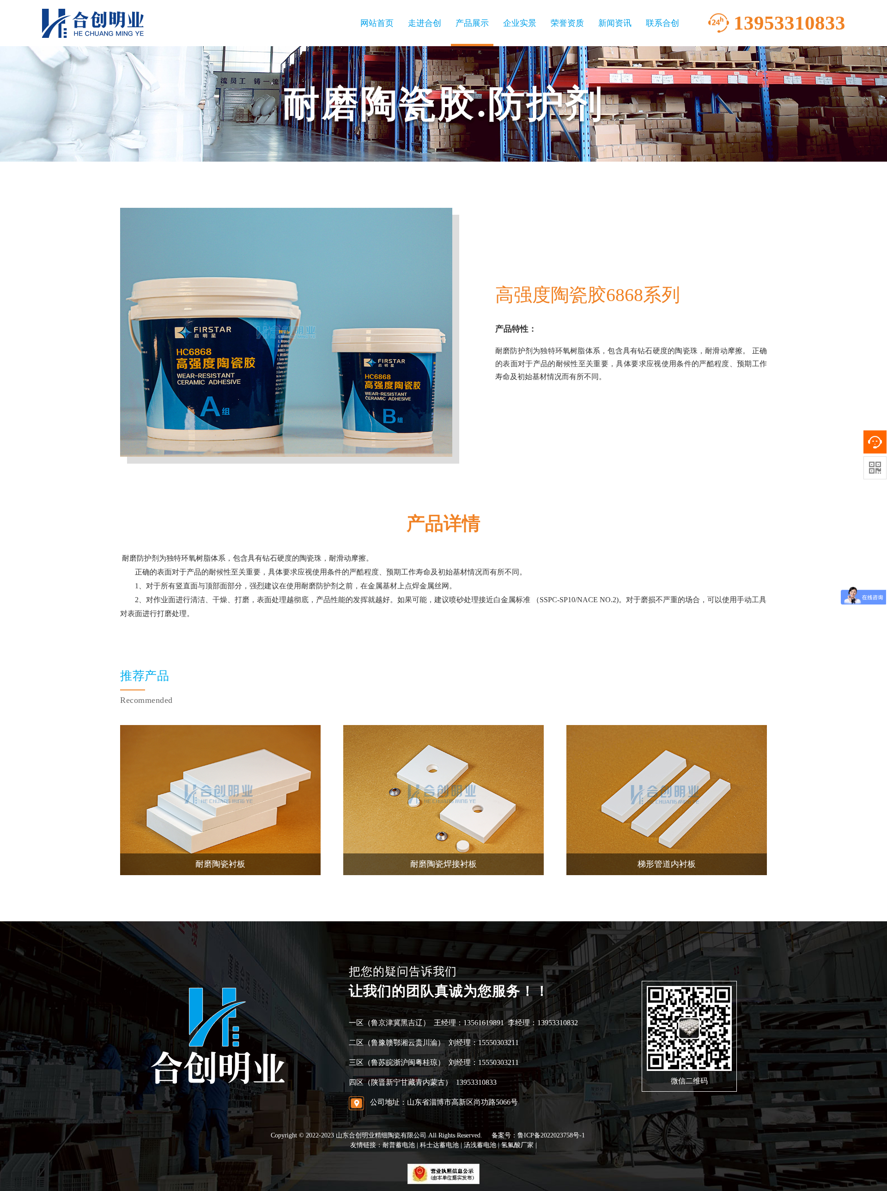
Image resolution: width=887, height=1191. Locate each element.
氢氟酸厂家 (517, 1145)
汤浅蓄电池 (480, 1145)
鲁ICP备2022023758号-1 (551, 1135)
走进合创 (424, 23)
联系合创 (662, 23)
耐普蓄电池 (399, 1145)
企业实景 (519, 23)
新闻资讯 (615, 23)
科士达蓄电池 (439, 1145)
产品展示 (472, 23)
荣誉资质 (567, 23)
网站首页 (377, 23)
